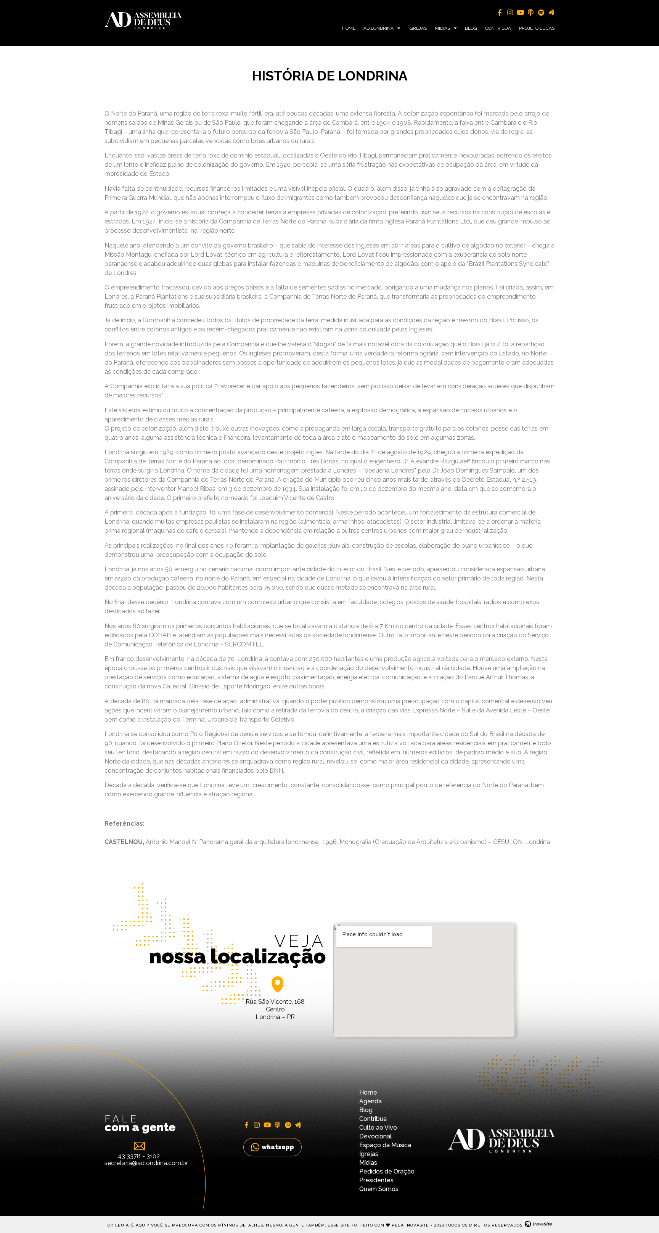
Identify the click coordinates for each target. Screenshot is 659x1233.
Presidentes (376, 1180)
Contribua (498, 28)
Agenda (370, 1101)
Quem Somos (379, 1189)
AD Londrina (378, 28)
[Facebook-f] (500, 12)
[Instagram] (510, 12)
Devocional (375, 1136)
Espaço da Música (385, 1145)
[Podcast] (530, 12)
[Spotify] (541, 12)
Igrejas (417, 28)
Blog (471, 28)
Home (348, 28)
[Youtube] (520, 12)
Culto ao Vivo (378, 1127)
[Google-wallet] (551, 12)
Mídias (442, 28)
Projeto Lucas (537, 28)
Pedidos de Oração (387, 1171)
